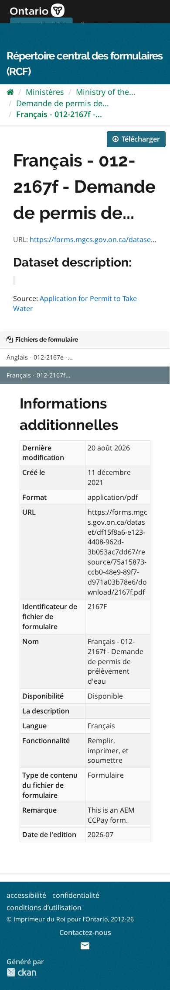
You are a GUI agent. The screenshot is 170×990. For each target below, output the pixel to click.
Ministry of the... (106, 92)
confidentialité (75, 895)
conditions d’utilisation (44, 907)
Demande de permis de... (62, 103)
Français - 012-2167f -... (59, 114)
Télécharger (140, 139)
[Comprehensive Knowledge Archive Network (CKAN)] (21, 972)
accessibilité (26, 895)
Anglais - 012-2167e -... (40, 357)
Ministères (45, 92)
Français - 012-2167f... (39, 375)
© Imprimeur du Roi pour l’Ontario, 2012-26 (70, 919)
